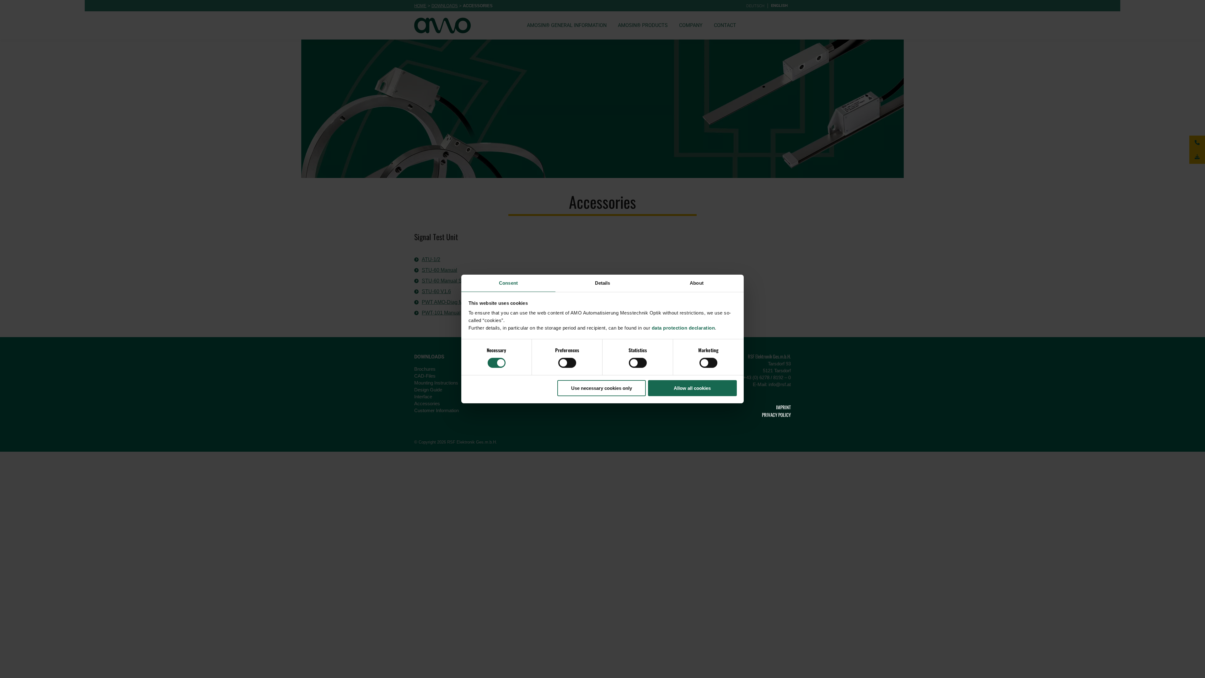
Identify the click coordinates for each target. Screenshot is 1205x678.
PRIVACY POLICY (776, 414)
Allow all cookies (692, 388)
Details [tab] (602, 283)
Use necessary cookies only (601, 388)
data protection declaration (683, 328)
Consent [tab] (508, 283)
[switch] (567, 363)
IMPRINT (783, 407)
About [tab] (697, 283)
